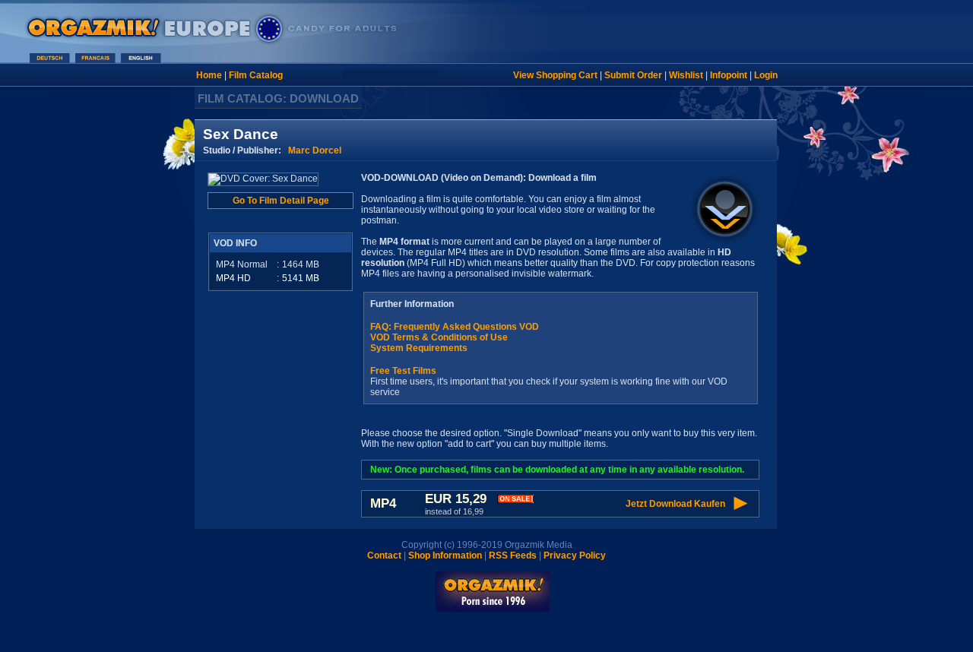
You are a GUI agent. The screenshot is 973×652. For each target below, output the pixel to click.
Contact (384, 555)
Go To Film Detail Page (281, 200)
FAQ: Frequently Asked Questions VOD (454, 326)
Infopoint (728, 75)
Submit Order (633, 75)
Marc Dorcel (314, 150)
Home (209, 75)
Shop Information (445, 555)
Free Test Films (403, 371)
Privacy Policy (575, 555)
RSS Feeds (513, 555)
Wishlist (686, 75)
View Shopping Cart (555, 75)
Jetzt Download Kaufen (675, 503)
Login (766, 75)
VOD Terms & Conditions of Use (439, 337)
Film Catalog (256, 75)
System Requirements (418, 348)
